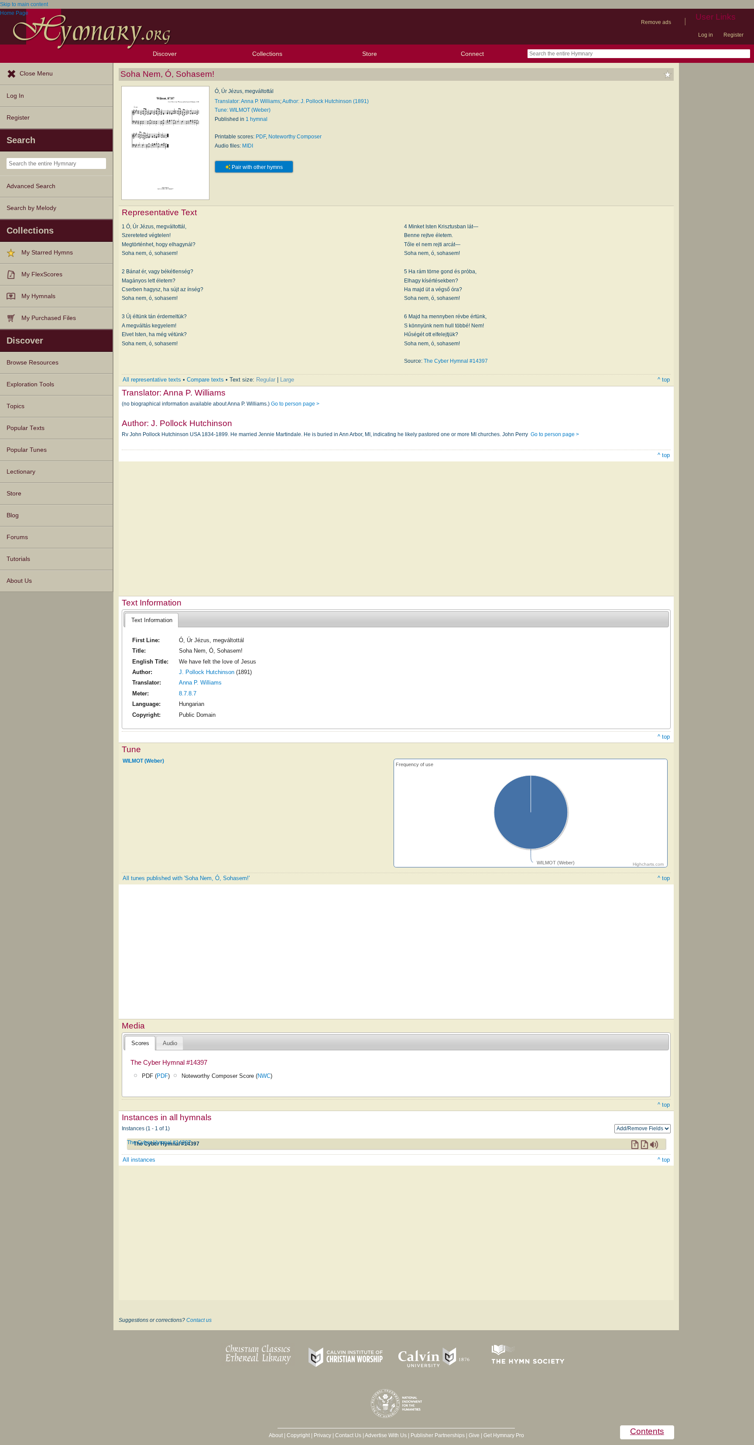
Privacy (322, 1435)
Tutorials (18, 559)
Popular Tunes (27, 450)
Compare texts (205, 379)
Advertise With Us (386, 1435)
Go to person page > (295, 404)
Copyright (298, 1435)
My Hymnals (38, 296)
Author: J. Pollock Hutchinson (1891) (325, 101)
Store (369, 53)
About (276, 1435)
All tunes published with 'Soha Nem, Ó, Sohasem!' (186, 878)
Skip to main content (24, 4)
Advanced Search (31, 186)
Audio (170, 1043)
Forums (17, 537)
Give (474, 1435)
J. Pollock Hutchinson (206, 672)
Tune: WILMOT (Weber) (243, 110)
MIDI (247, 146)
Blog (13, 515)
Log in (705, 35)
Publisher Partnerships (438, 1435)
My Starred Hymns (47, 252)
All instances (139, 1159)
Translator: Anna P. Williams (247, 101)
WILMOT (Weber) (143, 760)
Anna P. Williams (200, 682)
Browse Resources (32, 362)
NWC (264, 1076)
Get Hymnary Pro (503, 1435)
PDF (261, 137)
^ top (664, 379)
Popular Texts (26, 428)
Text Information (151, 620)
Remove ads (656, 22)
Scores (140, 1043)
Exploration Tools (30, 384)
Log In (15, 96)
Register (733, 35)
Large (287, 379)
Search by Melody (31, 208)
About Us (19, 581)
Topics (15, 406)
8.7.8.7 (187, 693)
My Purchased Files (48, 318)
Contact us (199, 1320)
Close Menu (36, 73)
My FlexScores (41, 274)
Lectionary (21, 471)
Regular (265, 379)
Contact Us (348, 1435)
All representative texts (152, 379)
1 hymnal (256, 119)
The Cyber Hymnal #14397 (456, 361)
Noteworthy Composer (295, 137)
